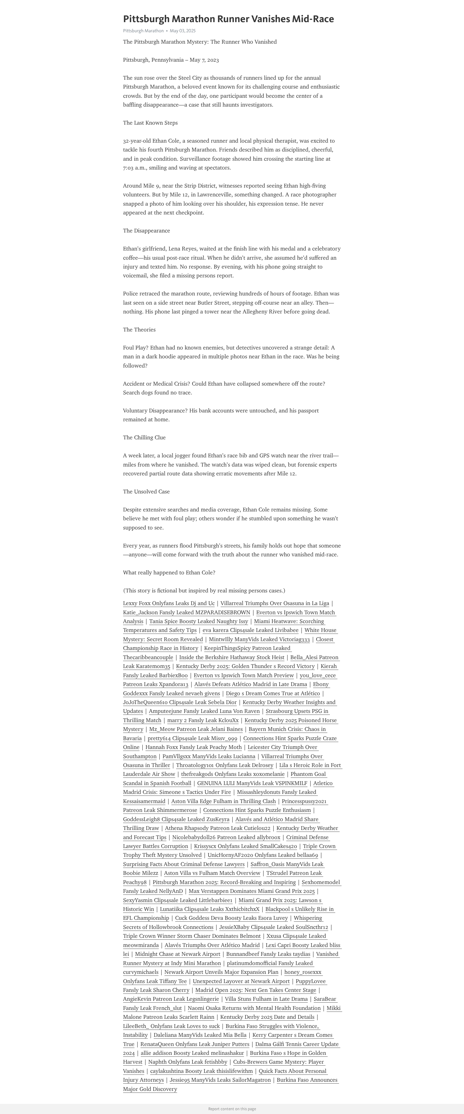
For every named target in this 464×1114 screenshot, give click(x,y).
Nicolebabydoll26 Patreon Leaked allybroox (226, 837)
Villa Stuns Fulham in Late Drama (266, 998)
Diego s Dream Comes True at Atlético (273, 693)
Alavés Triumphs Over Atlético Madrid (212, 945)
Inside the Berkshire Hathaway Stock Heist (231, 657)
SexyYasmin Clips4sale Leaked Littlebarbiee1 (178, 900)
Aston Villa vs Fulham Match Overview (212, 873)
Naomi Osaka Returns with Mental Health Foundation (254, 1008)
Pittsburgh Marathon (143, 31)
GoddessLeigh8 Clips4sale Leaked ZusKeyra (176, 819)
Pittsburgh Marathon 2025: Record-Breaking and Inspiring (224, 882)
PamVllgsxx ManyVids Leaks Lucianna (209, 756)
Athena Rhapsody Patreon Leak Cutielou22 (218, 828)
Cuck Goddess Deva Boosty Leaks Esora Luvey (231, 917)
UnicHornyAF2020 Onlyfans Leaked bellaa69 (263, 854)
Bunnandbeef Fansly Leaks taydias (268, 953)
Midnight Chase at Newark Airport (177, 953)
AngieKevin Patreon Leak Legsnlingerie (171, 998)
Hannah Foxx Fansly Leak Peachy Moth (194, 747)
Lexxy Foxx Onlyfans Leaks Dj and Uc (169, 603)
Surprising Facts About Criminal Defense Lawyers (184, 864)
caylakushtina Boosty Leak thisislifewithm (201, 1071)
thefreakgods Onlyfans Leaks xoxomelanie (233, 774)
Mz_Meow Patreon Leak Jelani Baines (196, 729)
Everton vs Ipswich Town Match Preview (244, 675)
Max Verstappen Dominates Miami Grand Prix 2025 (252, 891)
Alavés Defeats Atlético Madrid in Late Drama (250, 684)
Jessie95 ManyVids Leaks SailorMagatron (220, 1079)
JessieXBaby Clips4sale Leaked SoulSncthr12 (273, 927)
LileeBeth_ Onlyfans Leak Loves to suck (171, 1026)
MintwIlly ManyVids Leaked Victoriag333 (259, 639)
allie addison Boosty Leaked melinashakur (192, 1052)
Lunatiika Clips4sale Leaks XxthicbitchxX (209, 909)
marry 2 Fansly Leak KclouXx (203, 720)
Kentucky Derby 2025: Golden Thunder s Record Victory (245, 666)
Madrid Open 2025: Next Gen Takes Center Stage (255, 990)
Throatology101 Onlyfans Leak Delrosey (224, 765)
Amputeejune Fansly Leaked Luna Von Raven (204, 711)
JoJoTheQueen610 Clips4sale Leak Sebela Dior (180, 702)
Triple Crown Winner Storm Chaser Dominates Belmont (192, 935)
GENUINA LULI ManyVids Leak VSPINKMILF (252, 783)
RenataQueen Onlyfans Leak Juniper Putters (194, 1044)
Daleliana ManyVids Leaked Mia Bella (200, 1034)
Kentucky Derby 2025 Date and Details (267, 1016)
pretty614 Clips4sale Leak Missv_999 (192, 738)
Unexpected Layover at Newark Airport (241, 981)
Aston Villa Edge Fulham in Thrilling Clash (223, 801)
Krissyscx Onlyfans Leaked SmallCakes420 (245, 846)
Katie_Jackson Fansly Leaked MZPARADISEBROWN (186, 612)
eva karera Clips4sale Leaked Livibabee (251, 630)
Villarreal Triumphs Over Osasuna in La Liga (275, 603)
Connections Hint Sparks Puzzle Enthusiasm (257, 810)
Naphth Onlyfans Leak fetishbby (187, 1061)
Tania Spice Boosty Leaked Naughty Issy (198, 621)
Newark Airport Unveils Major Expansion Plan (221, 972)
